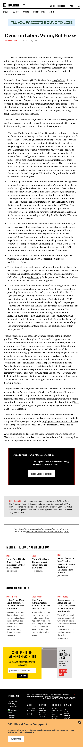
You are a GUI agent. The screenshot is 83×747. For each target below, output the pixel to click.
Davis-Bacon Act (15, 226)
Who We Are (31, 709)
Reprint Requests (67, 714)
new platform (58, 80)
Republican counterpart (39, 67)
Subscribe (61, 5)
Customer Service (55, 717)
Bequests (42, 715)
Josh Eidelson (11, 41)
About (52, 5)
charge (10, 299)
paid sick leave (43, 418)
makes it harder (70, 270)
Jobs (65, 709)
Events (51, 11)
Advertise (42, 717)
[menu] (24, 5)
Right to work (57, 392)
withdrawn (33, 277)
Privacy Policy (29, 714)
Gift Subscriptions (57, 713)
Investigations (39, 11)
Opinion (26, 11)
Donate (71, 5)
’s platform (21, 133)
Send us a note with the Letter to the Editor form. (47, 531)
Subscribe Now (63, 672)
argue (35, 201)
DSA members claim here (41, 474)
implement (18, 280)
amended (67, 433)
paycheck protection (36, 398)
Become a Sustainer (42, 712)
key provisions (57, 149)
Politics (15, 11)
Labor (5, 11)
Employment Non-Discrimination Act (60, 421)
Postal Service (58, 255)
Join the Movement (16, 739)
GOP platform (30, 97)
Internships (68, 711)
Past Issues (31, 711)
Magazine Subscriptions (57, 709)
